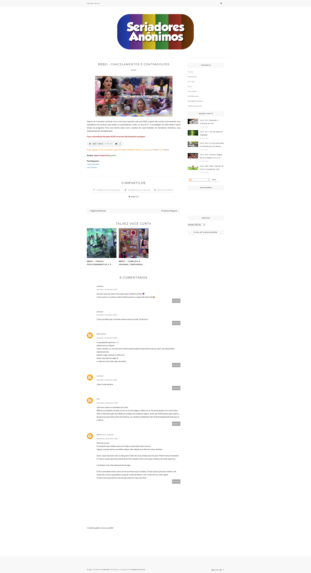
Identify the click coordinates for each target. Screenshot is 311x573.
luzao (100, 376)
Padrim (166, 150)
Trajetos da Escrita (195, 106)
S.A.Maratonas (193, 96)
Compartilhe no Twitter (139, 190)
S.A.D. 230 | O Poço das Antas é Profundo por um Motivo (212, 144)
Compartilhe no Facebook (108, 190)
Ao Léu (190, 72)
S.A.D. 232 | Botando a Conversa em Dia (209, 122)
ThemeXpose (114, 569)
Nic (98, 399)
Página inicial (93, 3)
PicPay (156, 150)
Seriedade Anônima (195, 101)
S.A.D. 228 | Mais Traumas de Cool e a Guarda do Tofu (211, 167)
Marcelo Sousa (105, 434)
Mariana (101, 334)
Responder (176, 300)
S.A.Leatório (192, 91)
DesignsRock (125, 569)
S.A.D (190, 86)
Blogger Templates (94, 569)
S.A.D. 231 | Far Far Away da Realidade (211, 133)
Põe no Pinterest (165, 190)
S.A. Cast (191, 81)
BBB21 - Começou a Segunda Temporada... (132, 263)
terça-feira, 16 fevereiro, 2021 (107, 289)
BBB (137, 197)
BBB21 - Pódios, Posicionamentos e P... (100, 263)
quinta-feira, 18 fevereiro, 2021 (107, 403)
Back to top (217, 570)
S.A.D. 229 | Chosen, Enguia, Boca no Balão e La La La (211, 156)
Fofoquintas (192, 77)
